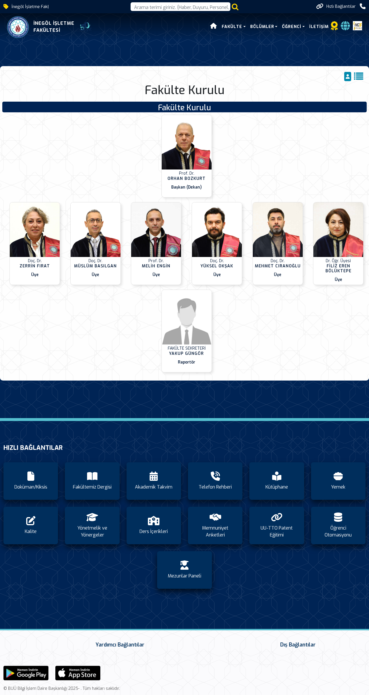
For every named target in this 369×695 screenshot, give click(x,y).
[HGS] (357, 26)
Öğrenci (291, 26)
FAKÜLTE (232, 26)
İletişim (319, 26)
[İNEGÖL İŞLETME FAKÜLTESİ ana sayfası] (18, 27)
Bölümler (262, 26)
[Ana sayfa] (213, 27)
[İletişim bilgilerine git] (363, 6)
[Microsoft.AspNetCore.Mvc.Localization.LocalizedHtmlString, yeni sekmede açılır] (25, 673)
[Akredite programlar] (334, 28)
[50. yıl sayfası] (86, 27)
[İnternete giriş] (345, 28)
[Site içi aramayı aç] (235, 6)
